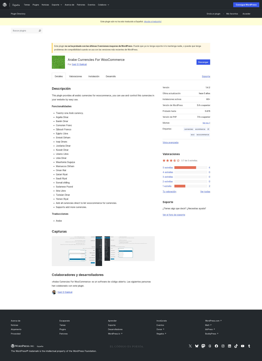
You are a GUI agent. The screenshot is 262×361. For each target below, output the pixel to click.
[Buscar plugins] (40, 30)
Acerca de (15, 321)
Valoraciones (75, 76)
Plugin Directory (18, 14)
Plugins (62, 329)
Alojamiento (16, 329)
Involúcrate (162, 321)
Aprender (112, 321)
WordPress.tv (115, 334)
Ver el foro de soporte (174, 214)
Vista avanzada (170, 142)
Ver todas (205, 191)
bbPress (210, 329)
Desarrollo (111, 76)
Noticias (14, 325)
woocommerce (203, 135)
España (40, 346)
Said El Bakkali (79, 64)
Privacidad (15, 334)
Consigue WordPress (246, 5)
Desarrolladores (115, 329)
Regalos (161, 334)
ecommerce (200, 129)
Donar (160, 329)
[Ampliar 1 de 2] (98, 240)
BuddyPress (211, 334)
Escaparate (64, 321)
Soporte (206, 76)
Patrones (63, 334)
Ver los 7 (206, 123)
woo (192, 135)
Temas (62, 325)
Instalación (93, 76)
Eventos (160, 325)
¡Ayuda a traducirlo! (152, 21)
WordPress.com (213, 321)
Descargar (203, 62)
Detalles (59, 76)
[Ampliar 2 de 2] (151, 240)
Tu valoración (169, 191)
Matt (208, 325)
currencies (188, 129)
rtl (208, 129)
